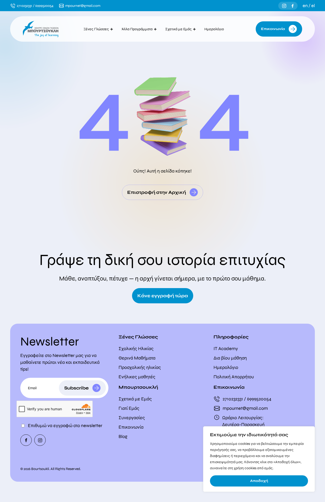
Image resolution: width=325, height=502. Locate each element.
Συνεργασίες (132, 417)
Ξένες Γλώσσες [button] (96, 29)
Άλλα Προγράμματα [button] (137, 29)
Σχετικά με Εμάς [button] (178, 29)
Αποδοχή (259, 481)
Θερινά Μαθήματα (137, 358)
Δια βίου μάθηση (230, 358)
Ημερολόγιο (215, 29)
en (305, 5)
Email (32, 388)
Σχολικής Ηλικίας (136, 348)
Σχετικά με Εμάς (135, 399)
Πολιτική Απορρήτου (234, 377)
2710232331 (24, 6)
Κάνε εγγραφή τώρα (162, 296)
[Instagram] (284, 5)
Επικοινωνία (273, 29)
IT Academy (226, 348)
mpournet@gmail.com (82, 6)
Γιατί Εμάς (129, 408)
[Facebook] (292, 5)
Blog (123, 436)
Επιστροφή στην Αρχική (156, 192)
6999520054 (44, 6)
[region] (259, 459)
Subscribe (76, 388)
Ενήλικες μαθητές (137, 377)
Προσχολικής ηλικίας (140, 367)
